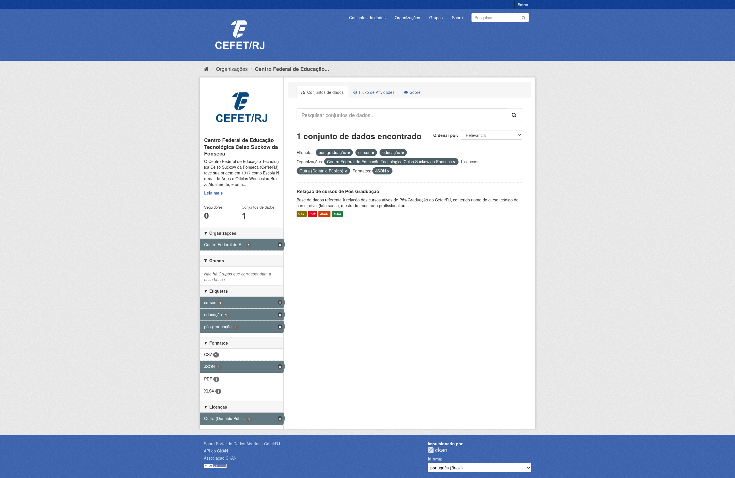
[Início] (206, 68)
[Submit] (523, 17)
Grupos (436, 17)
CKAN (437, 450)
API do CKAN (216, 451)
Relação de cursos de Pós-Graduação (338, 191)
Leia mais (213, 193)
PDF (313, 214)
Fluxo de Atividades (376, 92)
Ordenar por (445, 135)
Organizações (407, 17)
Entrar (522, 4)
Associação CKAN (220, 458)
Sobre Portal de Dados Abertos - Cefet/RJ (242, 443)
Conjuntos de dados (367, 17)
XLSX (337, 214)
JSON (324, 214)
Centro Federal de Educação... (292, 69)
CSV (301, 214)
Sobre (457, 17)
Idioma (434, 459)
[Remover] (348, 152)
